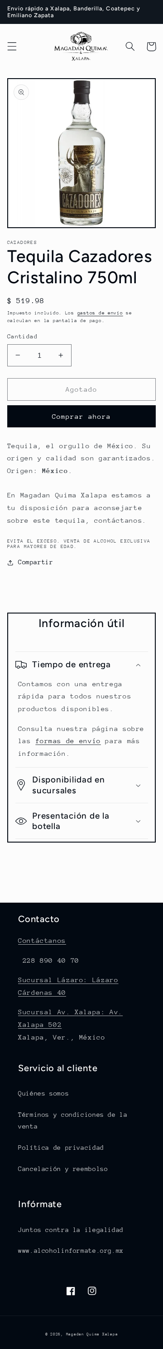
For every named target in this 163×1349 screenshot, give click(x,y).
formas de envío (68, 741)
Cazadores (22, 242)
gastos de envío (100, 313)
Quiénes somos (43, 1093)
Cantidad (22, 336)
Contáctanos (42, 940)
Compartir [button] (35, 562)
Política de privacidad (61, 1147)
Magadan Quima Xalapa (92, 1334)
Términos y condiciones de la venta (73, 1120)
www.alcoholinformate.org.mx (71, 1250)
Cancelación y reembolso (63, 1168)
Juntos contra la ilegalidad (71, 1229)
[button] (11, 46)
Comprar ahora (81, 416)
